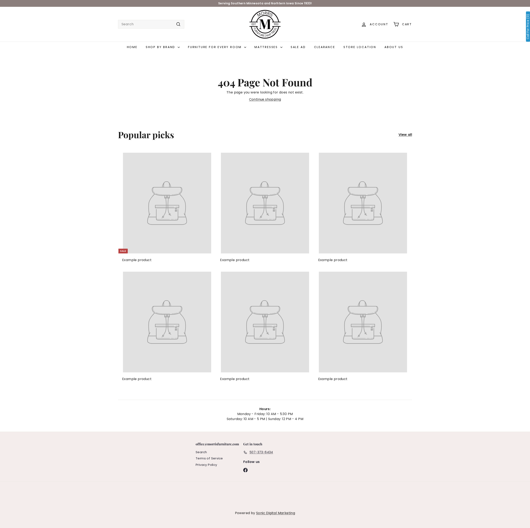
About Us (393, 47)
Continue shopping (265, 99)
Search (201, 452)
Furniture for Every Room (215, 47)
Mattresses (266, 47)
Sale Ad (298, 47)
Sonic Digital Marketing (275, 513)
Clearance (324, 47)
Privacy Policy (206, 465)
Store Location (359, 47)
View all (405, 134)
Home (132, 47)
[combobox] (151, 24)
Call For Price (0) (528, 26)
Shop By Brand (161, 47)
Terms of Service (209, 458)
